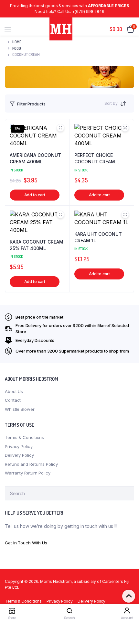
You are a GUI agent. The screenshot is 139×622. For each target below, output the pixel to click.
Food (16, 48)
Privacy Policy (19, 446)
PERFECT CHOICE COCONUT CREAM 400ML (94, 158)
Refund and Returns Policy (31, 464)
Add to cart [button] (34, 194)
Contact (13, 400)
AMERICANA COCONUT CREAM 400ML (35, 158)
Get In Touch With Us (26, 542)
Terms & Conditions (24, 437)
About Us (14, 391)
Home (16, 41)
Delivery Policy (19, 455)
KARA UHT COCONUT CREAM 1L (98, 237)
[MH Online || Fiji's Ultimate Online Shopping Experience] (60, 28)
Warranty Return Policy (27, 472)
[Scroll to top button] (128, 596)
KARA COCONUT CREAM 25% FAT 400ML (36, 245)
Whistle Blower (20, 409)
